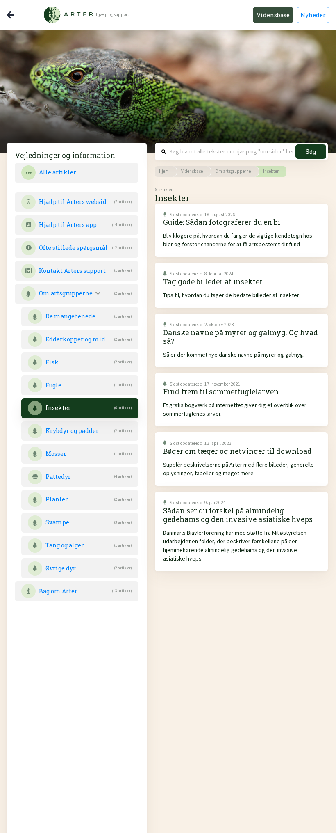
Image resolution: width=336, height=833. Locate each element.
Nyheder (313, 15)
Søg (311, 152)
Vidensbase (273, 15)
